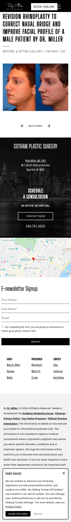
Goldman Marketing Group (37, 413)
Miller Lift (36, 371)
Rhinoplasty (37, 364)
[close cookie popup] (63, 473)
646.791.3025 (35, 226)
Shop (55, 364)
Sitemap (60, 413)
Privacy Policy (12, 418)
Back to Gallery (35, 126)
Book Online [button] (44, 6)
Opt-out (38, 513)
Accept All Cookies (18, 513)
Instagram (58, 371)
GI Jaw (35, 377)
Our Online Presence (34, 418)
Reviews (10, 371)
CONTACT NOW (35, 216)
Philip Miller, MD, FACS (35, 160)
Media (10, 377)
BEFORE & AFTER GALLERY (23, 51)
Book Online (58, 377)
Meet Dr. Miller (13, 364)
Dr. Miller (12, 408)
